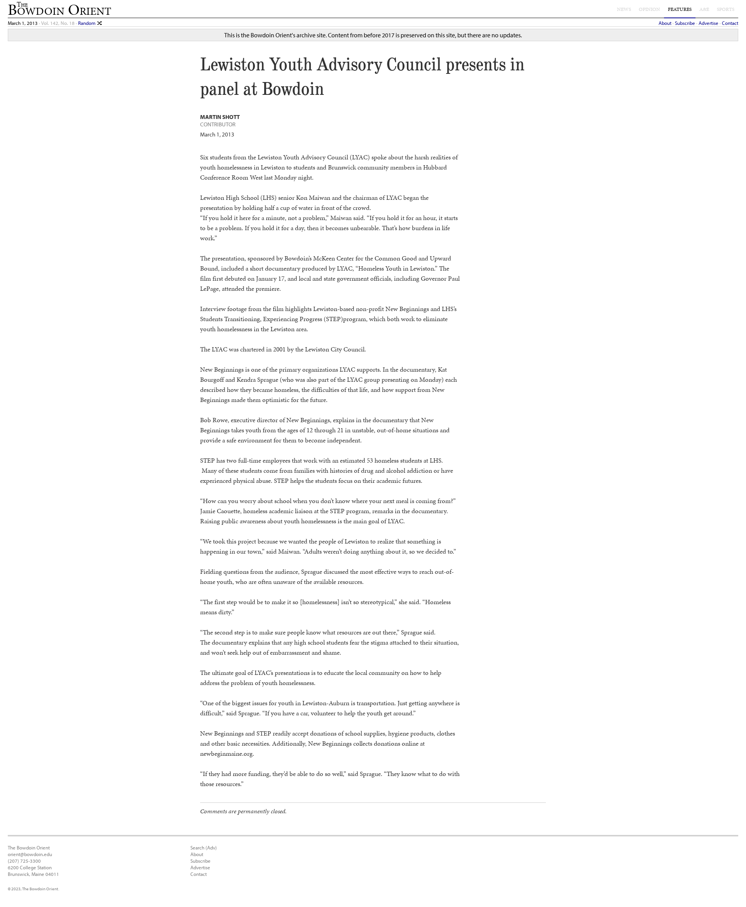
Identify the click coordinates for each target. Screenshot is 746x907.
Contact (730, 22)
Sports (725, 9)
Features (680, 9)
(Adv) (211, 847)
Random (87, 22)
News (624, 9)
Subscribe (685, 22)
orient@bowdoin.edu (30, 854)
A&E (704, 9)
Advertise (708, 22)
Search (197, 847)
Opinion (649, 9)
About (665, 22)
